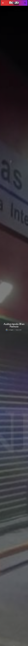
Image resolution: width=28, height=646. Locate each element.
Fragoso (11, 329)
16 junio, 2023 (18, 329)
